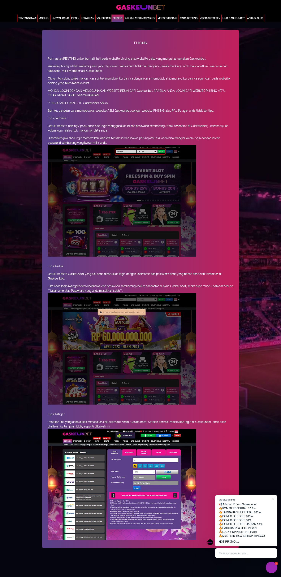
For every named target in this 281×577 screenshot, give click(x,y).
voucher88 (103, 18)
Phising (117, 18)
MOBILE (43, 18)
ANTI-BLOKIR (255, 18)
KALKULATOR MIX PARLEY (140, 18)
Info (74, 18)
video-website (209, 18)
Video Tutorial (168, 18)
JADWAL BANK (60, 18)
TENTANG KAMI (27, 18)
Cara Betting (189, 18)
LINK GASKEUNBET (234, 18)
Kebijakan (87, 18)
